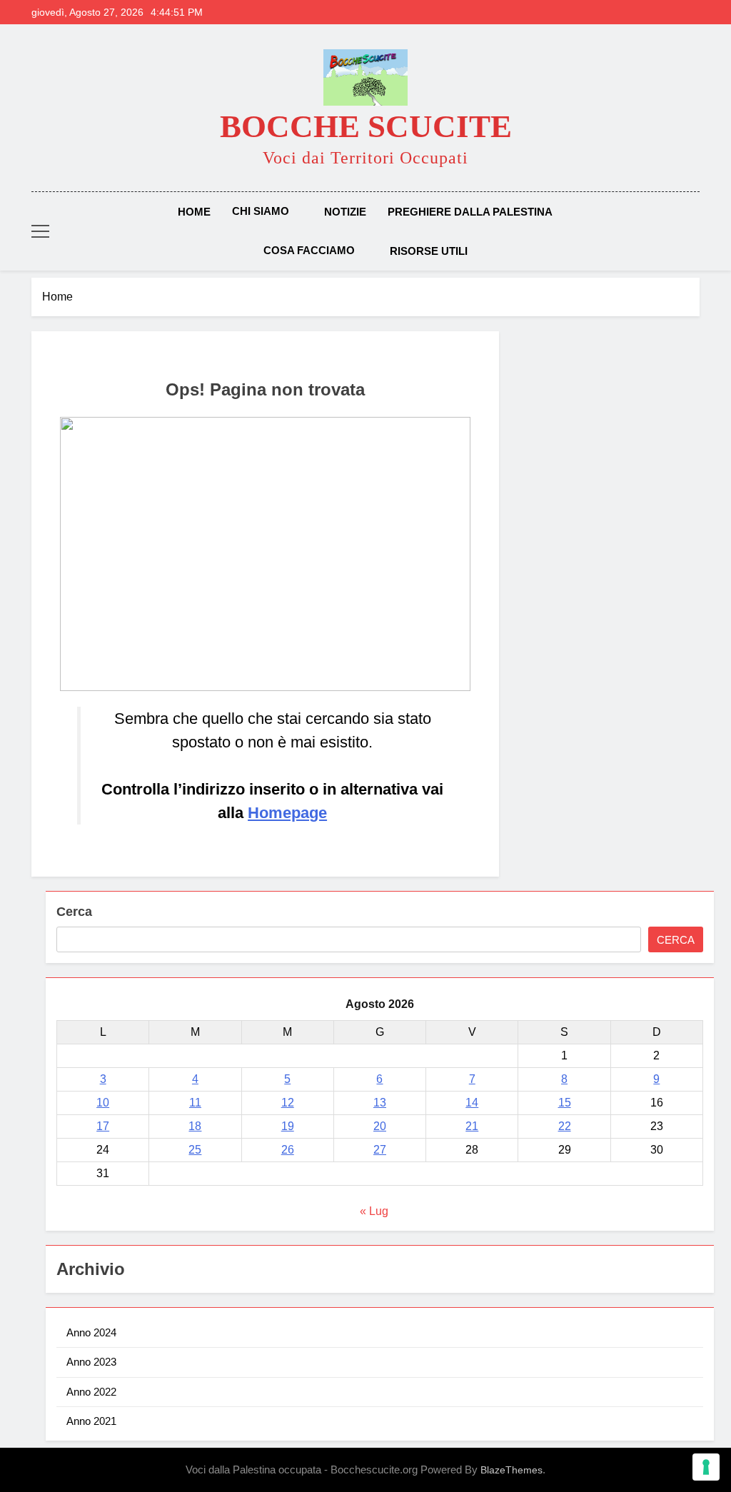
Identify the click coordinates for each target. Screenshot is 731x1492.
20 (379, 1126)
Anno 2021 (91, 1421)
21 (471, 1126)
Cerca (74, 911)
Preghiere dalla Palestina (470, 212)
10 (102, 1103)
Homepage (287, 813)
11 (195, 1103)
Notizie (345, 212)
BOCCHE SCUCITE (366, 126)
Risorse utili (429, 251)
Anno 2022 (91, 1392)
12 (287, 1103)
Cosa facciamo (309, 250)
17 (102, 1126)
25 (194, 1150)
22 (564, 1126)
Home (194, 212)
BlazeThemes (511, 1470)
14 (471, 1103)
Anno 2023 (91, 1362)
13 (379, 1103)
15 (564, 1103)
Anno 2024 (91, 1332)
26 (287, 1150)
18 (194, 1126)
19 (287, 1126)
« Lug (374, 1211)
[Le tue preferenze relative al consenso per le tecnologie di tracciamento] (706, 1467)
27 (379, 1150)
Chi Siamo (260, 211)
